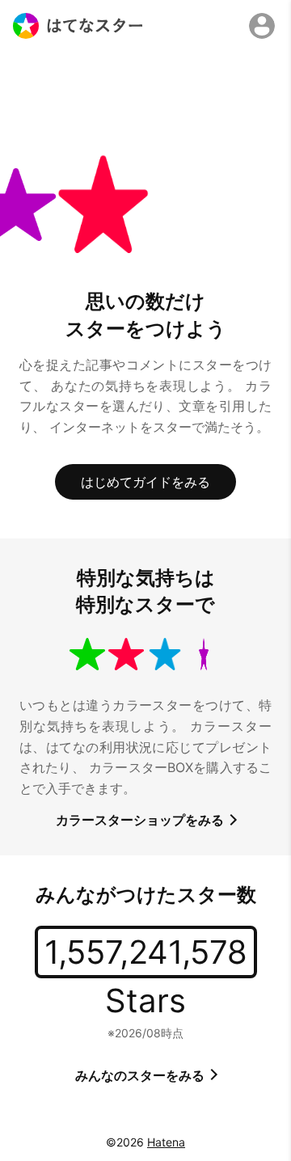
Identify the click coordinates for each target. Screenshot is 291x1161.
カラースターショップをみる (141, 820)
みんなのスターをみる (141, 1075)
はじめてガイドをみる (145, 482)
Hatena (166, 1142)
